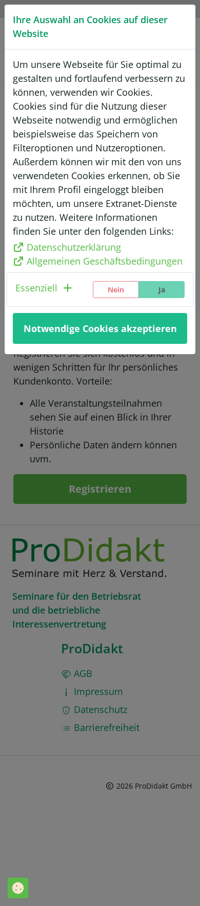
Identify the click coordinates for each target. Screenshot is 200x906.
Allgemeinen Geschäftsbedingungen (105, 261)
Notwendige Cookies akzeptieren (100, 328)
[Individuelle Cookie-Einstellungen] (18, 888)
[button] (44, 289)
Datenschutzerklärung (74, 247)
